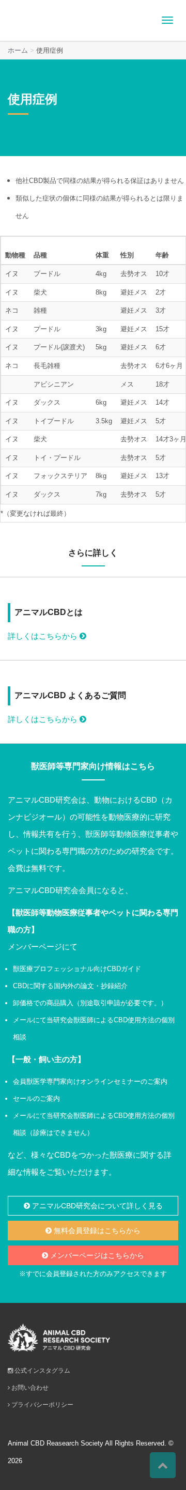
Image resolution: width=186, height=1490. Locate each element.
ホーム (18, 50)
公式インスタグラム (41, 1370)
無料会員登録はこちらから (96, 1230)
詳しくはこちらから (44, 636)
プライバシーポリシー (41, 1404)
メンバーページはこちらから (96, 1255)
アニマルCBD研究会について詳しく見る (96, 1206)
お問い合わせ (29, 1387)
